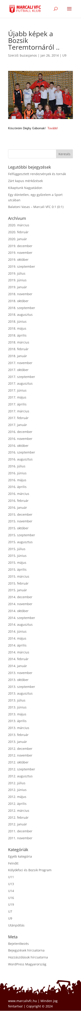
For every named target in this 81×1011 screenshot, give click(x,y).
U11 (11, 877)
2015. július (16, 549)
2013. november (20, 673)
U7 (10, 911)
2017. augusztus (20, 383)
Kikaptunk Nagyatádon (25, 188)
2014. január (17, 666)
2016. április (17, 487)
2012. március (18, 810)
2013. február (18, 735)
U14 (11, 891)
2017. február (18, 418)
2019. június (17, 280)
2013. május (17, 714)
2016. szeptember (21, 452)
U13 (11, 884)
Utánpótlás (16, 925)
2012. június (17, 790)
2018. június (17, 321)
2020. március (18, 225)
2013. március (18, 728)
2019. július (16, 273)
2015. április (17, 569)
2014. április (17, 645)
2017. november (20, 363)
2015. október (18, 528)
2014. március (18, 652)
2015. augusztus (20, 542)
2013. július (16, 700)
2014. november (20, 604)
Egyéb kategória (20, 856)
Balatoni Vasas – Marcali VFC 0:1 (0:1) (35, 207)
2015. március (18, 576)
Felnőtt (13, 863)
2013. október (18, 680)
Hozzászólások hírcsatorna (28, 957)
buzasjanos (28, 55)
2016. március (18, 494)
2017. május (17, 397)
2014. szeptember (21, 618)
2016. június (17, 473)
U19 (11, 904)
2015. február (18, 583)
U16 (11, 898)
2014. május (17, 638)
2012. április (17, 803)
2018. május (17, 328)
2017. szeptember (21, 377)
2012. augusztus (20, 776)
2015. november (20, 521)
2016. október (18, 445)
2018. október (18, 301)
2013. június (17, 707)
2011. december (20, 831)
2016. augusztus (20, 459)
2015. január (17, 590)
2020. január (17, 239)
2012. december (20, 748)
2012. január (17, 824)
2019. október (18, 259)
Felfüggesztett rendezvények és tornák (37, 174)
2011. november (20, 838)
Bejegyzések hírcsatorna (26, 950)
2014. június (17, 631)
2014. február (18, 659)
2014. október (18, 611)
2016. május (17, 480)
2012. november (20, 755)
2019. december (20, 246)
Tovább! (52, 128)
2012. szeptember (21, 769)
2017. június (17, 390)
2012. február (18, 817)
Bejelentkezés (18, 943)
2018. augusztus (20, 314)
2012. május (17, 797)
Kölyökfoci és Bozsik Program (30, 870)
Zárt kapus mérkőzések (25, 181)
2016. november (20, 439)
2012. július (16, 783)
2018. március (18, 342)
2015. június (17, 555)
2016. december (20, 432)
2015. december (20, 514)
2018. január (17, 356)
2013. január (17, 742)
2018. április (17, 335)
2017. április (17, 404)
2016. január (17, 507)
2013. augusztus (20, 693)
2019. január (17, 287)
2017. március (18, 411)
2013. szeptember (21, 687)
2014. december (20, 597)
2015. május (17, 562)
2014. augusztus (20, 624)
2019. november (20, 252)
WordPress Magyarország (27, 964)
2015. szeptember (21, 535)
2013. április (17, 721)
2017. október (18, 370)
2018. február (18, 349)
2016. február (18, 500)
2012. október (18, 762)
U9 (64, 55)
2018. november (20, 294)
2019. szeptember (21, 266)
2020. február (18, 232)
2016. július (16, 466)
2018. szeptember (21, 308)
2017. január (17, 425)
